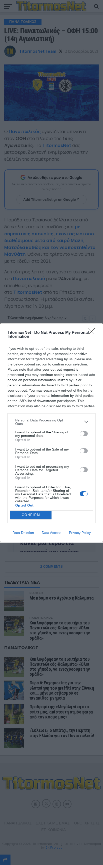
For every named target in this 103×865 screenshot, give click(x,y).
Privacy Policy (80, 533)
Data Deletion (23, 533)
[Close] (93, 333)
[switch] (84, 433)
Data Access (51, 533)
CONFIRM (31, 515)
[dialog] (51, 432)
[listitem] (51, 421)
